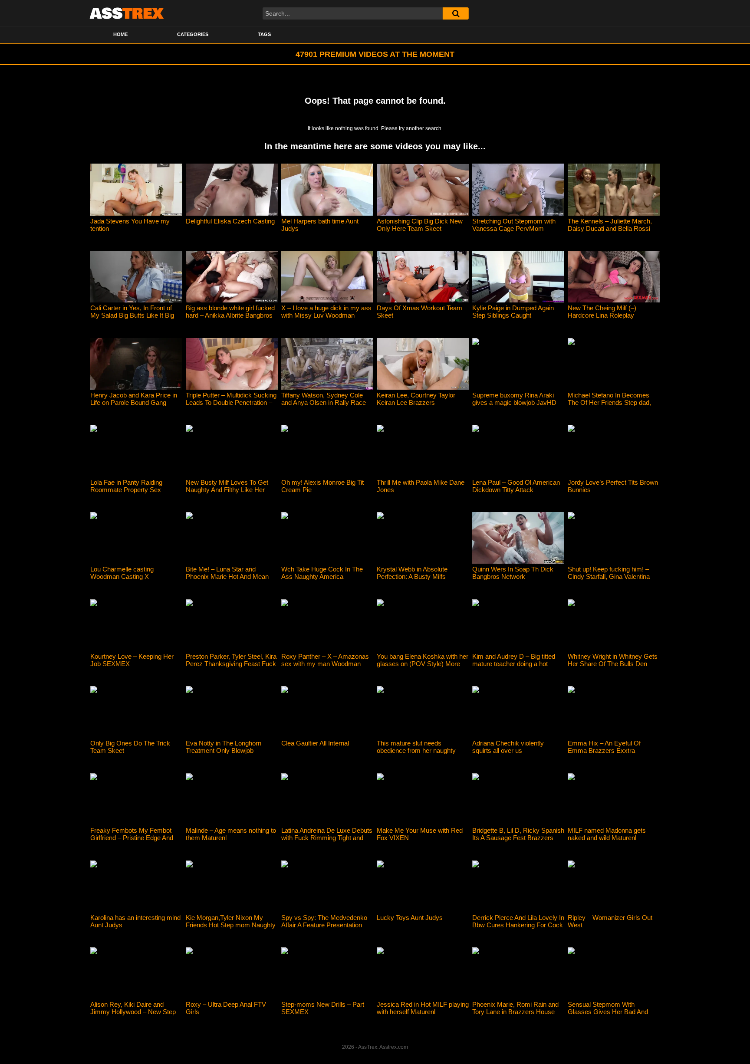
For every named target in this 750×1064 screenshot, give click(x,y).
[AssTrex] (127, 13)
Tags (264, 34)
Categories (192, 34)
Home (120, 34)
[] (456, 13)
